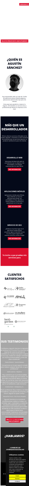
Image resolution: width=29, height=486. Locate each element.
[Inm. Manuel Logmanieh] (9, 317)
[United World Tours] (20, 325)
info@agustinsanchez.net (15, 449)
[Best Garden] (9, 325)
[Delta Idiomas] (20, 292)
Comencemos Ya (24, 4)
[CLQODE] (9, 300)
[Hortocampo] (9, 308)
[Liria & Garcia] (17, 326)
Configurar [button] (17, 481)
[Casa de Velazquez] (9, 292)
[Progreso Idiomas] (20, 308)
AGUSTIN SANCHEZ (5, 3)
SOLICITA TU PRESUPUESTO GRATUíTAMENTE (14, 420)
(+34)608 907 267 (15, 447)
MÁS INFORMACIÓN (15, 169)
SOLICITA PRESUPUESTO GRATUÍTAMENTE (14, 41)
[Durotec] (20, 317)
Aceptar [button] (17, 475)
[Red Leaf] (10, 326)
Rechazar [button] (17, 478)
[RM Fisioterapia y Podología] (20, 300)
